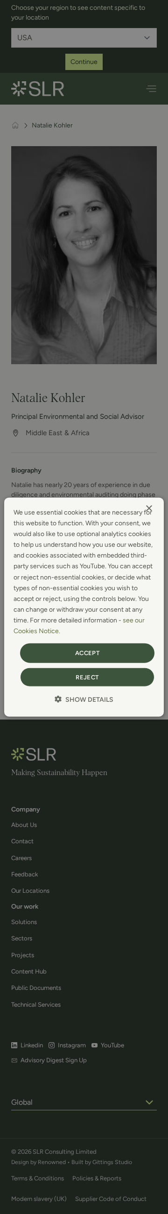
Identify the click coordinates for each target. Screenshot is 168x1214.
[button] (84, 699)
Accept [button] (87, 652)
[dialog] (84, 607)
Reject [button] (87, 676)
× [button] (148, 508)
